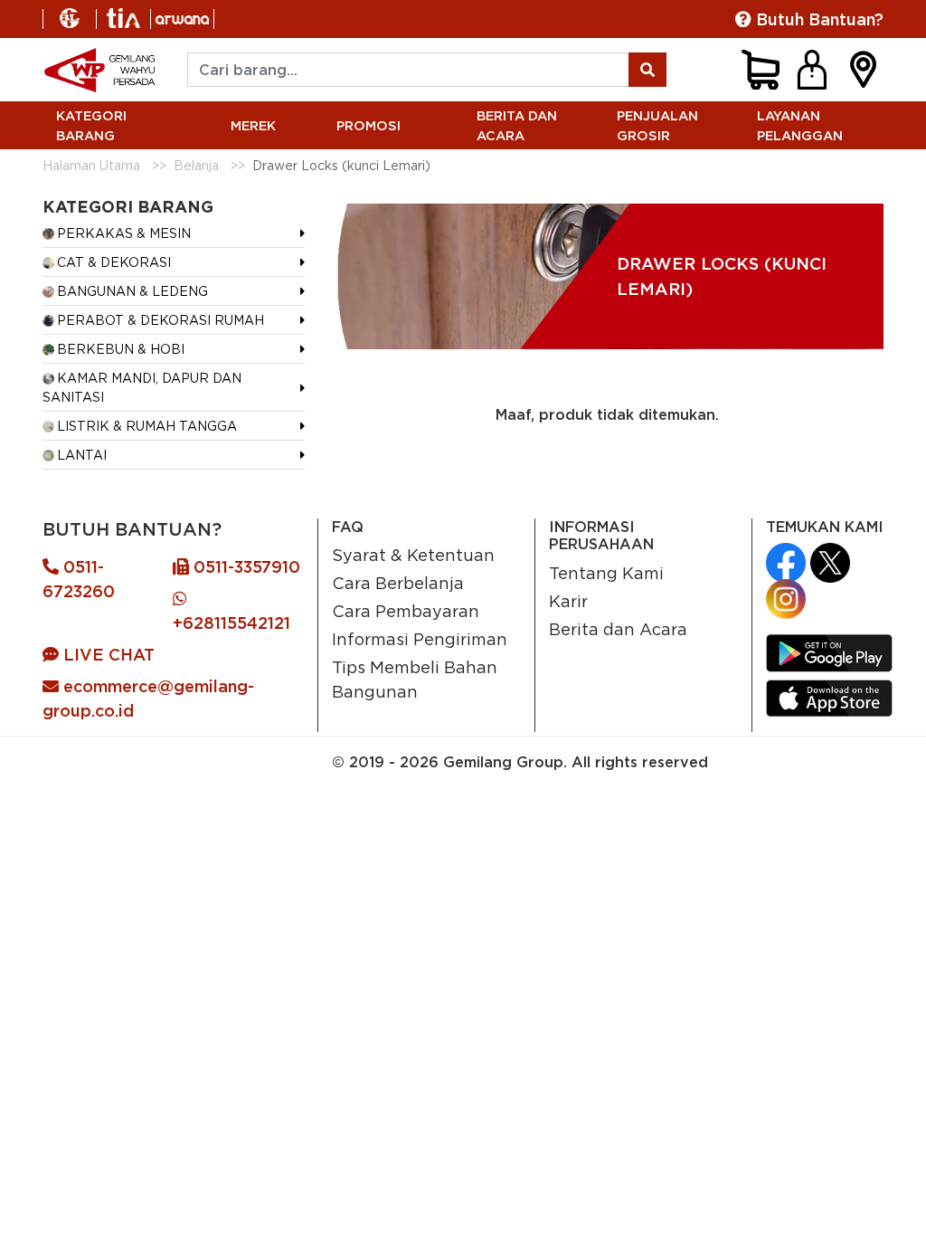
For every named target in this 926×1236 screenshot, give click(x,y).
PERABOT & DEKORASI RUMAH (160, 320)
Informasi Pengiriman (419, 639)
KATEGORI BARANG (91, 125)
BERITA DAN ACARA (517, 125)
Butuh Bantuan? (817, 19)
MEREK (253, 125)
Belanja (196, 165)
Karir (568, 601)
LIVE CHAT (107, 654)
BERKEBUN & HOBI (120, 349)
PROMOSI (368, 125)
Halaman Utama (91, 165)
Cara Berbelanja (398, 583)
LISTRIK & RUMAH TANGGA (147, 425)
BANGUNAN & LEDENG (132, 291)
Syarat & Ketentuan (413, 555)
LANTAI (82, 454)
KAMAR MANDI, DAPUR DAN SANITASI (142, 387)
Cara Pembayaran (405, 611)
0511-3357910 (244, 566)
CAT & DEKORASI (114, 262)
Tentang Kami (606, 573)
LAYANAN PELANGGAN (800, 125)
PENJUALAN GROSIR (657, 125)
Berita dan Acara (618, 629)
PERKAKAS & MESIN (124, 233)
